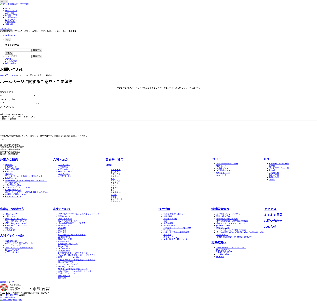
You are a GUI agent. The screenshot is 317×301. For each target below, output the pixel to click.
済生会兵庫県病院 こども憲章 (72, 223)
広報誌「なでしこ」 (67, 273)
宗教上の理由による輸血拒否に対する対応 (76, 260)
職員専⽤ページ (7, 282)
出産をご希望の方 (12, 209)
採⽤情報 (164, 209)
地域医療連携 (11, 17)
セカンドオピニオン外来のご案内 (231, 230)
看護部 (166, 221)
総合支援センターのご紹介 (228, 214)
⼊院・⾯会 (60, 159)
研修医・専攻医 (170, 219)
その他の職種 (169, 225)
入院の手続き (64, 165)
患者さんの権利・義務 (68, 221)
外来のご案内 (11, 11)
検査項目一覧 (11, 241)
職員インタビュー (171, 237)
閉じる (9, 53)
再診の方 (9, 174)
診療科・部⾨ (114, 159)
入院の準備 (63, 167)
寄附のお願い (11, 22)
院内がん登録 (64, 250)
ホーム (8, 8)
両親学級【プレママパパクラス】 (20, 225)
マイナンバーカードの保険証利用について (24, 176)
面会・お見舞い (65, 171)
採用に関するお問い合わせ (175, 239)
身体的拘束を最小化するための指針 (74, 253)
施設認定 (62, 228)
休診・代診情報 (12, 169)
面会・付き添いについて (16, 221)
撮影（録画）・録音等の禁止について (75, 271)
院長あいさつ (64, 216)
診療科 (109, 165)
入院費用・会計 (65, 176)
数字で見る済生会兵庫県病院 (176, 232)
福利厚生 (167, 235)
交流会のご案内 (223, 225)
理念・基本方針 (65, 219)
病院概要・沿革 (65, 225)
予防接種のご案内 (13, 185)
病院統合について (224, 252)
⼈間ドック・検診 (12, 235)
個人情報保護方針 (66, 262)
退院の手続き (64, 174)
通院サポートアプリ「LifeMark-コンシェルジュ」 (27, 192)
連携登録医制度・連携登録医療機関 (232, 221)
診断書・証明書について (16, 194)
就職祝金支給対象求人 (174, 214)
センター (216, 159)
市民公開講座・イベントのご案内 (231, 247)
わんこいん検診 (12, 250)
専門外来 (9, 165)
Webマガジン (64, 276)
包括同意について (66, 266)
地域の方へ (10, 35)
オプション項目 (12, 252)
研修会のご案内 (223, 228)
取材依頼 (62, 278)
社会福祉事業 (64, 241)
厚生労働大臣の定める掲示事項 (72, 235)
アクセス (9, 59)
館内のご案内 (64, 237)
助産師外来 (10, 230)
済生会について (223, 250)
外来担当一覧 (11, 167)
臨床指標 (62, 232)
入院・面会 (10, 13)
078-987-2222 (6, 28)
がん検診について (13, 183)
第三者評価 (63, 246)
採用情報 (9, 24)
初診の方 (9, 171)
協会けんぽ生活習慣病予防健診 (19, 247)
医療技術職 (168, 223)
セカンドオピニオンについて (18, 187)
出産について (11, 214)
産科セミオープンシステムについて (232, 223)
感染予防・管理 (65, 239)
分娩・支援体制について (16, 219)
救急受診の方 (11, 178)
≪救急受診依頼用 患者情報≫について (234, 237)
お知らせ (270, 226)
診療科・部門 (11, 15)
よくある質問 (11, 61)
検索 (8, 40)
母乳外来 (9, 228)
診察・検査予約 (223, 216)
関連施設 (220, 257)
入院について (11, 216)
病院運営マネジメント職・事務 (177, 228)
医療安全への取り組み (68, 244)
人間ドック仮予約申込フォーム (19, 243)
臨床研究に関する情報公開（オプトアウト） (77, 255)
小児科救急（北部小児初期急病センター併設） (26, 180)
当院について (11, 20)
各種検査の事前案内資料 (227, 219)
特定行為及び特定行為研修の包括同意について (78, 214)
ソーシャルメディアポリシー (71, 264)
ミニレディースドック (15, 245)
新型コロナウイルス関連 (69, 257)
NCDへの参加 (64, 248)
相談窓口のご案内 (13, 196)
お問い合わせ (11, 63)
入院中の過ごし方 (66, 169)
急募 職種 (167, 216)
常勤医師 (167, 230)
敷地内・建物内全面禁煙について (73, 269)
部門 (266, 159)
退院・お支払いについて (16, 223)
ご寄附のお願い (223, 254)
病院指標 (62, 230)
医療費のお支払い (13, 190)
